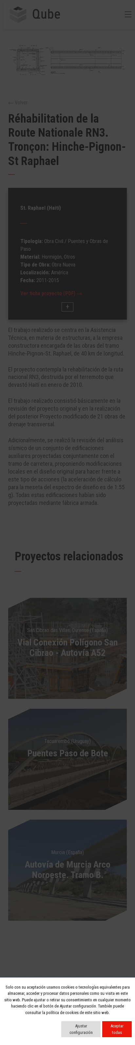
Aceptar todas (117, 1029)
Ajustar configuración (81, 1029)
